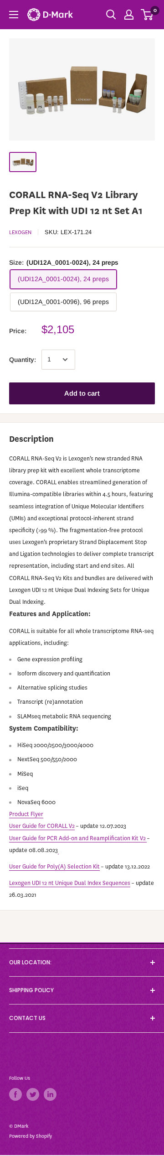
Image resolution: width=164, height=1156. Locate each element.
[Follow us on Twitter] (32, 1094)
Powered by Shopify (30, 1136)
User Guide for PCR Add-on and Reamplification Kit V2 (77, 838)
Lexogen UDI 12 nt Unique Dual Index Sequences (69, 883)
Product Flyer (26, 814)
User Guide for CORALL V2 (42, 826)
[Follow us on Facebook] (15, 1094)
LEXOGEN (20, 232)
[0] (147, 14)
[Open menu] (13, 14)
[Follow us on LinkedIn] (50, 1094)
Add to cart (82, 393)
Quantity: (22, 359)
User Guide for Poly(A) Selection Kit (54, 866)
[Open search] (111, 15)
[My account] (128, 15)
